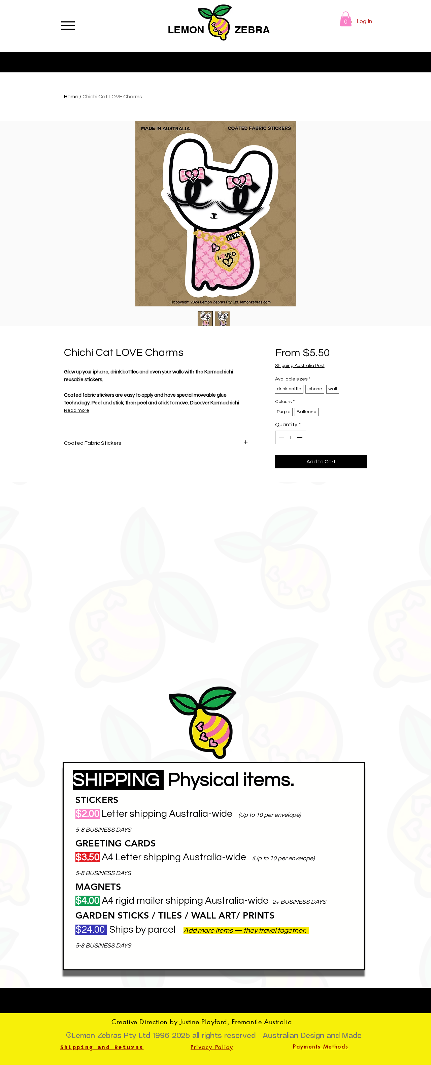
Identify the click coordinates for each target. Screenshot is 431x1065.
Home (71, 96)
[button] (345, 18)
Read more (76, 410)
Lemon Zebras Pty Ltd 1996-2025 (131, 1035)
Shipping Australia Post (300, 365)
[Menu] (68, 25)
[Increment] (300, 437)
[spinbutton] (291, 437)
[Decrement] (281, 437)
